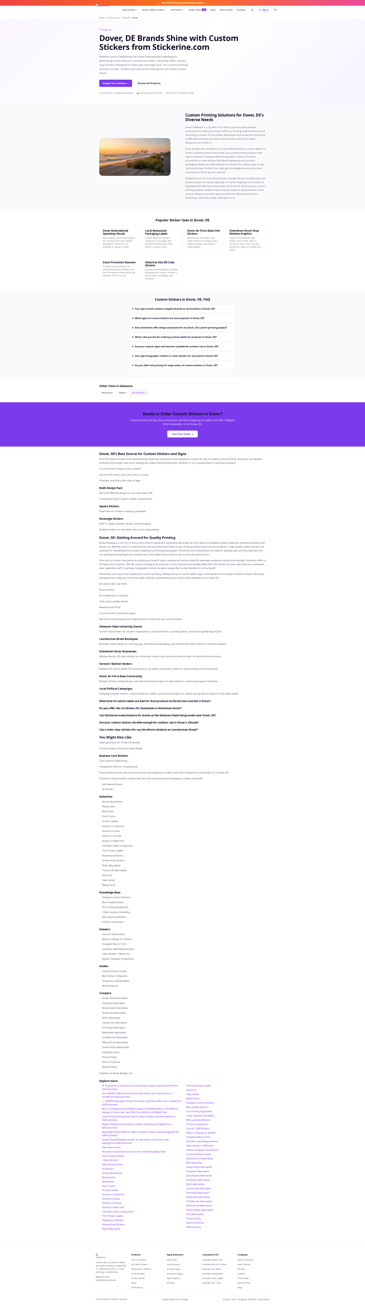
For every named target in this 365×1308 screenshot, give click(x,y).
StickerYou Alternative (198, 1179)
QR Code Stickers (139, 1264)
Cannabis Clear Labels (212, 1278)
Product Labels (110, 1190)
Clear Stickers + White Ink (200, 1145)
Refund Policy (193, 1227)
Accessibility (263, 1299)
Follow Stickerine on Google (175, 1299)
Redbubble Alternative (198, 1197)
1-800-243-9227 (110, 1160)
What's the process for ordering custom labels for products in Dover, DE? (176, 337)
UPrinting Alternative (197, 1192)
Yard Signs (172, 1259)
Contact (241, 1273)
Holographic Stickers (141, 1269)
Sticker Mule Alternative (199, 1167)
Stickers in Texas (111, 1198)
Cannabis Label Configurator (117, 1211)
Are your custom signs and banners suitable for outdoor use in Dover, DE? (177, 346)
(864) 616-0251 (103, 1277)
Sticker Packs (197, 9)
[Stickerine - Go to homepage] (107, 9)
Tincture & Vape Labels (198, 1085)
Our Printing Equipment (199, 1111)
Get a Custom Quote (113, 1155)
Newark (122, 392)
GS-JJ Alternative (194, 1214)
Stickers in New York (113, 1207)
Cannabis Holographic (212, 1273)
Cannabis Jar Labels (211, 1269)
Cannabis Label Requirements (202, 1141)
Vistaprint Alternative (197, 1171)
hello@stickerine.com (106, 1280)
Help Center (192, 1094)
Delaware (126, 17)
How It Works (244, 1264)
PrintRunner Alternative (199, 1201)
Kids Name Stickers (112, 1164)
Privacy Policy (193, 1218)
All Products (176, 9)
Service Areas (226, 9)
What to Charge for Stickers (201, 1132)
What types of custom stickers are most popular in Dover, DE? (170, 318)
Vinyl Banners (173, 1264)
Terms (234, 1299)
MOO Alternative (195, 1184)
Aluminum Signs (175, 1273)
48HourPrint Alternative (199, 1205)
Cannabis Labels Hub (212, 1259)
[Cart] (275, 9)
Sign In (265, 9)
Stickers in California (113, 1194)
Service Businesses (112, 1173)
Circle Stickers (138, 1273)
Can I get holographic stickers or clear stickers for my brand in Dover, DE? (176, 355)
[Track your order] (252, 9)
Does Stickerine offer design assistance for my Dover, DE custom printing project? (181, 327)
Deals (213, 9)
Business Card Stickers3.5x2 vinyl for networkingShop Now (134, 1151)
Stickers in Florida (111, 1203)
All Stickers (108, 1168)
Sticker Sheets (138, 1278)
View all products (111, 1147)
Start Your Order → (182, 434)
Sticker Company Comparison (202, 1149)
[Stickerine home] (111, 1257)
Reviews (241, 1269)
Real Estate (108, 1181)
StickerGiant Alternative (199, 1175)
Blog (240, 1287)
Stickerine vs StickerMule (199, 1158)
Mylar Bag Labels (111, 1228)
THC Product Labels (112, 1215)
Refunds (252, 1299)
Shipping (242, 1299)
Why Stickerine (194, 1162)
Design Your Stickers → (116, 83)
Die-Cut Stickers (138, 1259)
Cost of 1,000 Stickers (197, 1128)
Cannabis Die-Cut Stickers (214, 1264)
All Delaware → (139, 392)
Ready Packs (193, 1098)
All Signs (171, 1282)
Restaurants (108, 1177)
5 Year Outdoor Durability (200, 1115)
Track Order (243, 1278)
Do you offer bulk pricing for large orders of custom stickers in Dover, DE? (176, 365)
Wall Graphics (173, 1278)
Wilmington (107, 392)
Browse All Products (149, 83)
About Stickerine (245, 1259)
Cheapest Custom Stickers (200, 1102)
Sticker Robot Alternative (199, 1209)
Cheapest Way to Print (198, 1137)
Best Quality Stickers (197, 1107)
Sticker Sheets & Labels (153, 9)
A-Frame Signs (174, 1269)
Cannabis (241, 9)
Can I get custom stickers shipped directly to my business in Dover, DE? (175, 308)
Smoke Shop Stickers (113, 1224)
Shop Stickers (129, 9)
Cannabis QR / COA (211, 1282)
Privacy (226, 1299)
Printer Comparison (197, 1124)
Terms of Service (195, 1222)
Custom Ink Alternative (198, 1188)
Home (102, 17)
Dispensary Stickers (112, 1220)
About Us (191, 1089)
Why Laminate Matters (198, 1119)
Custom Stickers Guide (198, 1154)
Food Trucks (108, 1185)
